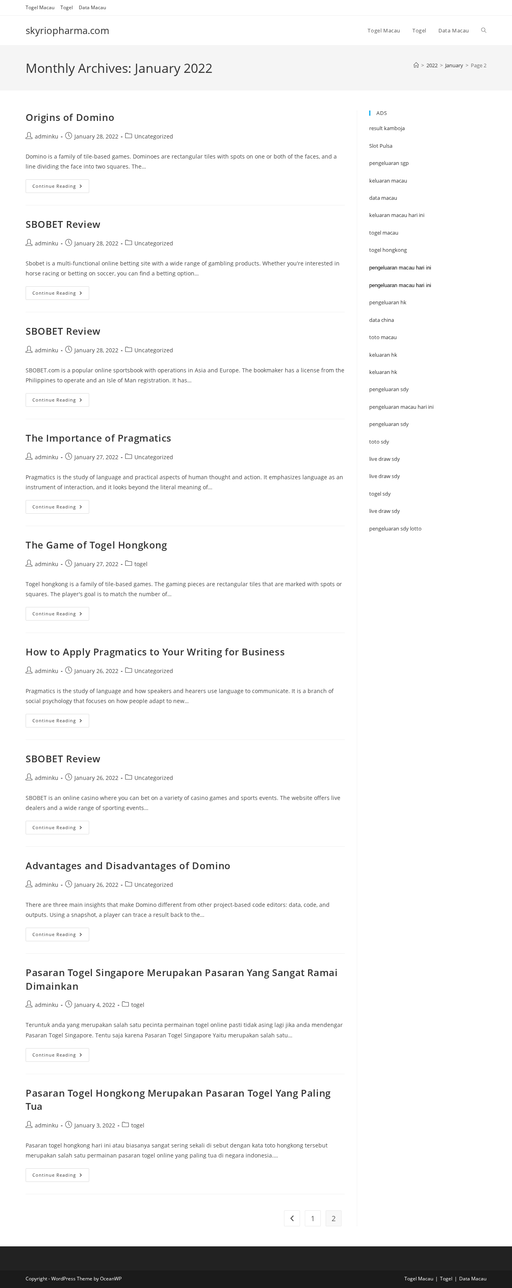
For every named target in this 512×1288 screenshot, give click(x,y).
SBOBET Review (63, 224)
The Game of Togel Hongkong (96, 544)
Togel (66, 7)
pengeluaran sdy (389, 424)
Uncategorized (153, 136)
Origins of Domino (70, 117)
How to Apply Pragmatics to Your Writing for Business (155, 651)
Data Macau (92, 7)
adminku (46, 136)
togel (141, 564)
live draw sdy (384, 510)
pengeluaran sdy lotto (395, 528)
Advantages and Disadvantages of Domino (128, 865)
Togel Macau (40, 7)
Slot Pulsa (380, 145)
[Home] (416, 65)
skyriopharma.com (67, 30)
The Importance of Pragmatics (99, 437)
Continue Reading (60, 187)
